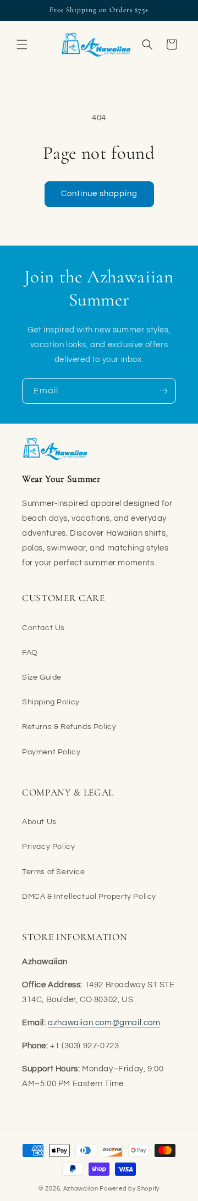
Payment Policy (51, 752)
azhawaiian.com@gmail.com (104, 1023)
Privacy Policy (48, 846)
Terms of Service (53, 872)
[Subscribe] (163, 391)
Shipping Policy (51, 702)
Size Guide (42, 677)
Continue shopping (99, 194)
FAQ (30, 653)
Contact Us (43, 628)
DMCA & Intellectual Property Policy (89, 896)
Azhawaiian (80, 1189)
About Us (39, 822)
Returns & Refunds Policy (69, 727)
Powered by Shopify (130, 1189)
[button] (22, 44)
